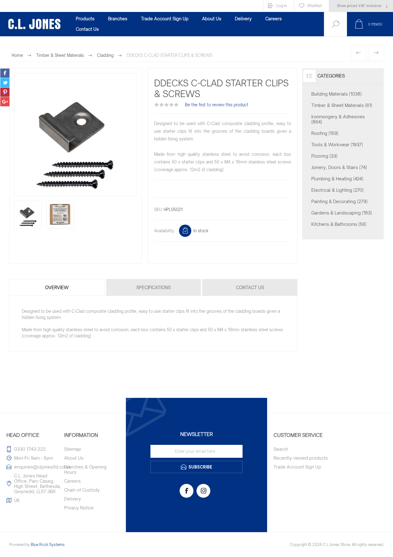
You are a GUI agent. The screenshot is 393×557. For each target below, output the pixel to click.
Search (281, 449)
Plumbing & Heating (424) (337, 178)
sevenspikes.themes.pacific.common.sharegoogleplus (5, 101)
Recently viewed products (301, 458)
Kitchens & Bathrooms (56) (338, 224)
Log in (281, 5)
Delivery (72, 498)
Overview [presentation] (56, 287)
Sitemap (72, 449)
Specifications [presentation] (153, 287)
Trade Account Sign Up (297, 466)
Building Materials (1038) (336, 93)
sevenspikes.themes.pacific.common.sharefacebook (5, 73)
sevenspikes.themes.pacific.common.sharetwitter (5, 82)
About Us (74, 458)
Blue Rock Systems (48, 544)
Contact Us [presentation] (250, 287)
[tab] (57, 287)
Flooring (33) (324, 156)
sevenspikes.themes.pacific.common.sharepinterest (5, 92)
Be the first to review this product (216, 104)
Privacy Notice (79, 507)
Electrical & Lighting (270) (337, 190)
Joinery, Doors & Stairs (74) (339, 167)
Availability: (164, 230)
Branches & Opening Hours (85, 469)
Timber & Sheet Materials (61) (341, 105)
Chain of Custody (82, 489)
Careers (72, 481)
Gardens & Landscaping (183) (341, 212)
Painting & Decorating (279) (339, 201)
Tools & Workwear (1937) (337, 144)
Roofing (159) (324, 133)
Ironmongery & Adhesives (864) (338, 119)
